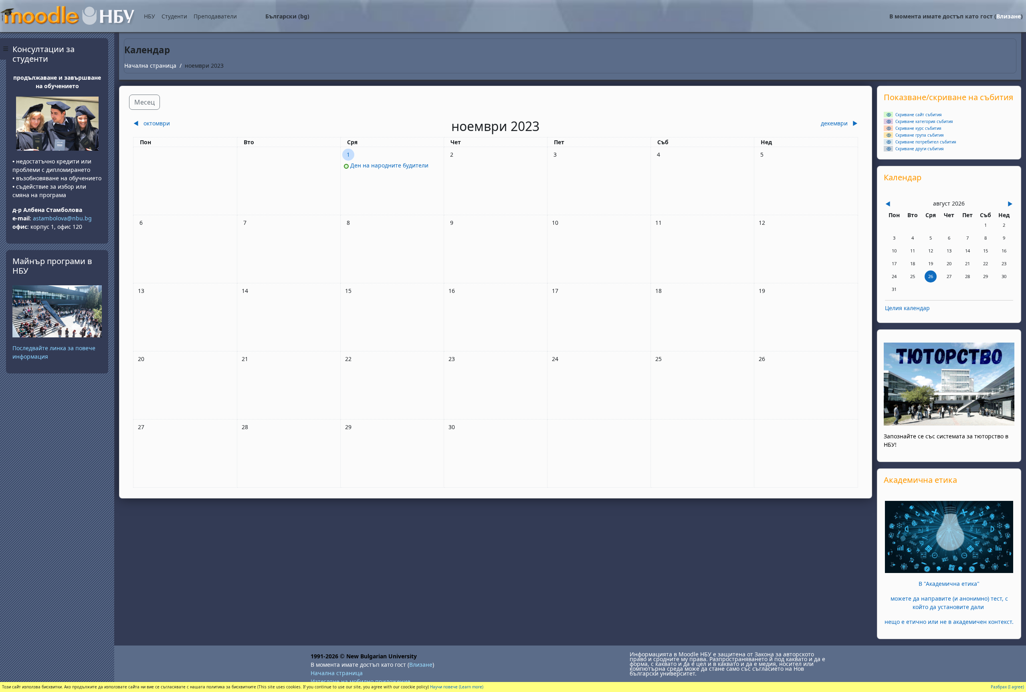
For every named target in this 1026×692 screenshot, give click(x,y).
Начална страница (150, 65)
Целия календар (907, 308)
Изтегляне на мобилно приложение (360, 681)
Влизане (1008, 16)
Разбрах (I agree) (1007, 687)
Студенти (174, 16)
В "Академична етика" (949, 583)
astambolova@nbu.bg (63, 218)
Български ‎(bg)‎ (287, 16)
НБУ (149, 16)
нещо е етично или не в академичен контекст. (949, 621)
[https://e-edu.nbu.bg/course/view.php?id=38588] (949, 536)
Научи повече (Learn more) (456, 687)
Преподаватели (215, 16)
